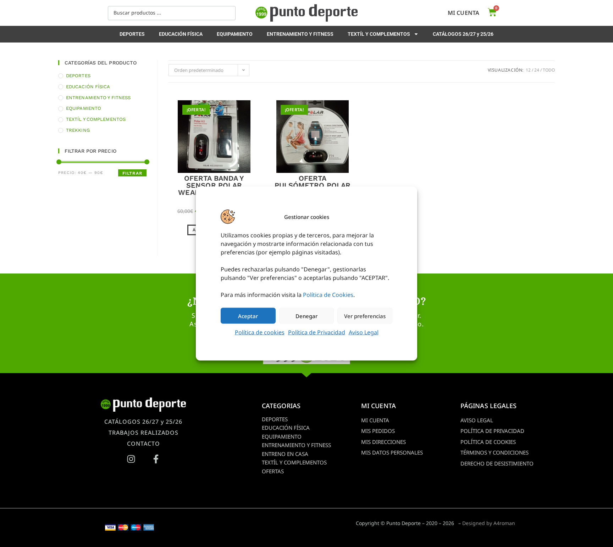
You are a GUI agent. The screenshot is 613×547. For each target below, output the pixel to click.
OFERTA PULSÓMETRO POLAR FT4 (313, 185)
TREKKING (78, 130)
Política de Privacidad (316, 332)
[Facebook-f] (156, 459)
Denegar (306, 315)
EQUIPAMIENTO (235, 34)
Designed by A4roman (488, 523)
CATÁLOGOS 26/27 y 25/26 (463, 34)
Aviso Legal (364, 332)
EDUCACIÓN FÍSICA (181, 34)
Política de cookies (260, 332)
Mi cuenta (463, 13)
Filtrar (132, 173)
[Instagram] (131, 459)
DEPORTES (132, 34)
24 (536, 70)
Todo (549, 70)
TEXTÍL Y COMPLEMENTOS (379, 34)
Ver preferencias (365, 315)
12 (528, 70)
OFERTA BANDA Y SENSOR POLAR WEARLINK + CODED (214, 185)
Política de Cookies (328, 295)
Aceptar (248, 315)
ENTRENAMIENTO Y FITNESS (300, 34)
